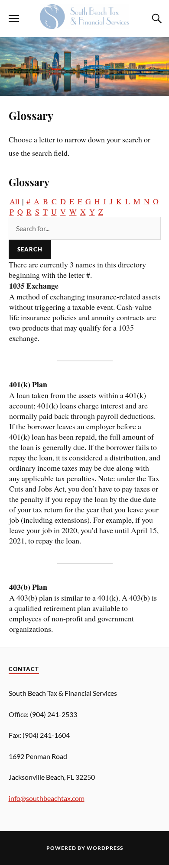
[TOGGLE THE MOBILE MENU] (14, 18)
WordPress (105, 848)
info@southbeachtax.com (46, 798)
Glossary (31, 115)
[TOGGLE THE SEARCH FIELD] (155, 18)
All (15, 201)
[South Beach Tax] (84, 24)
